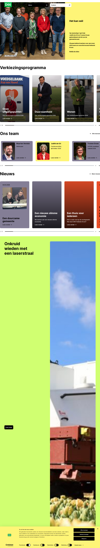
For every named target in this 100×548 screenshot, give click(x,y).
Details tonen (78, 545)
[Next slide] (99, 125)
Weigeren (84, 538)
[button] (38, 5)
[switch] (42, 545)
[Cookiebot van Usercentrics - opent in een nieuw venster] (9, 545)
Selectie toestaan (84, 534)
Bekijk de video (74, 51)
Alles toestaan (84, 530)
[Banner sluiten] (97, 528)
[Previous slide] (96, 125)
